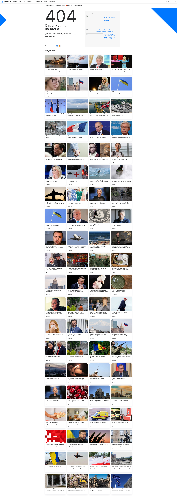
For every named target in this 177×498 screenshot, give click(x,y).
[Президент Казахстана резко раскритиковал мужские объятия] (121, 131)
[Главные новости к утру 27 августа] (55, 131)
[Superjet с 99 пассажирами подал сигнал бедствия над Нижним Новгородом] (77, 241)
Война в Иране (61, 5)
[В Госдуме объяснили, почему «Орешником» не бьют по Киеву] (77, 373)
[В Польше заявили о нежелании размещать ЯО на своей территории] (99, 462)
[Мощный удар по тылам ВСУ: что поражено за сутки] (77, 263)
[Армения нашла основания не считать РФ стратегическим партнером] (99, 131)
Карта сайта (173, 497)
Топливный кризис (77, 5)
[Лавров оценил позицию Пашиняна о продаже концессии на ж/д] (121, 373)
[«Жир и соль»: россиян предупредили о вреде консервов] (121, 285)
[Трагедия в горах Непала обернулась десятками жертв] (77, 307)
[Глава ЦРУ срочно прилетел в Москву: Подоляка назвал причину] (77, 329)
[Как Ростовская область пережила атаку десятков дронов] (121, 175)
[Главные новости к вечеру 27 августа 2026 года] (99, 263)
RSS (117, 497)
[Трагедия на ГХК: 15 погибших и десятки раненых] (77, 175)
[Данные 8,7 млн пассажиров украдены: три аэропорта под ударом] (121, 396)
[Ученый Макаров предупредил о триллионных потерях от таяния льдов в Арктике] (99, 175)
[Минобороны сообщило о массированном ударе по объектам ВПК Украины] (77, 109)
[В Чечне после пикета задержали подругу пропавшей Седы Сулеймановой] (55, 87)
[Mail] (2, 1)
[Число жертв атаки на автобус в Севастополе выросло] (77, 65)
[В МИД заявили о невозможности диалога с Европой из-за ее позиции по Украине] (99, 396)
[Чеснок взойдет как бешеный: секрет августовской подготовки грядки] (99, 285)
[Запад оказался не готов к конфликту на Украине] (99, 484)
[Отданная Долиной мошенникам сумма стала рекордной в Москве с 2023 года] (99, 87)
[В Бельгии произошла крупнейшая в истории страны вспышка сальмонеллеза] (55, 418)
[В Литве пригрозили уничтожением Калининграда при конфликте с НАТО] (55, 65)
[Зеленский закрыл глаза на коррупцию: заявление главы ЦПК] (77, 440)
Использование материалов (156, 497)
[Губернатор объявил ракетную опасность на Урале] (121, 440)
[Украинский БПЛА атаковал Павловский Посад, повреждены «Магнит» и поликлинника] (55, 484)
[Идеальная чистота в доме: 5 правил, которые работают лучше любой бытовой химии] (77, 418)
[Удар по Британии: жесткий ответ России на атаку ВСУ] (77, 87)
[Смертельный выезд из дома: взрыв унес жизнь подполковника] (99, 418)
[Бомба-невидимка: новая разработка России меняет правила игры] (99, 373)
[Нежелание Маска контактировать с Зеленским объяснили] (55, 153)
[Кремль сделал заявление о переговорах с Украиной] (99, 65)
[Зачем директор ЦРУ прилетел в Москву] (99, 219)
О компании (6, 497)
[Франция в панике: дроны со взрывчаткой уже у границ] (77, 131)
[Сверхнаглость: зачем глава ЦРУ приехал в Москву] (55, 109)
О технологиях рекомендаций (130, 497)
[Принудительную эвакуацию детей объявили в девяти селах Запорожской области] (55, 462)
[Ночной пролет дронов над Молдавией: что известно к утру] (99, 351)
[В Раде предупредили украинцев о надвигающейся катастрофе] (121, 87)
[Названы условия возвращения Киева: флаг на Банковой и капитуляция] (55, 219)
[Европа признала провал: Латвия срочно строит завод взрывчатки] (99, 109)
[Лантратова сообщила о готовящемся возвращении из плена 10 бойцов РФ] (55, 396)
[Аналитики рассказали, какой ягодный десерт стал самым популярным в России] (77, 396)
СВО (68, 5)
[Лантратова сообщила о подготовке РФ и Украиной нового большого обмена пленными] (99, 197)
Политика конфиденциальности (143, 497)
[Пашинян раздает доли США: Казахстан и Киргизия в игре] (99, 329)
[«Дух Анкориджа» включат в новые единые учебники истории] (55, 351)
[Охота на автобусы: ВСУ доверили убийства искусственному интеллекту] (121, 219)
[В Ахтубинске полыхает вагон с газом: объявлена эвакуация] (121, 418)
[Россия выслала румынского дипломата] (55, 285)
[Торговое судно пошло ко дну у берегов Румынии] (99, 241)
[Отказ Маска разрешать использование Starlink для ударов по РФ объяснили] (77, 285)
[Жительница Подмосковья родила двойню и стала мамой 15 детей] (121, 263)
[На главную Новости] (7, 1)
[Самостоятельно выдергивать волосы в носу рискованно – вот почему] (55, 329)
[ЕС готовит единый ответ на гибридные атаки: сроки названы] (121, 484)
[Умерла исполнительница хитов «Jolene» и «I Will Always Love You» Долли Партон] (121, 65)
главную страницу (59, 39)
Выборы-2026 (50, 5)
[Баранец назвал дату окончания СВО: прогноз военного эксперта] (55, 197)
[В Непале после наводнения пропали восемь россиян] (77, 351)
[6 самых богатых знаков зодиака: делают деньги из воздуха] (121, 153)
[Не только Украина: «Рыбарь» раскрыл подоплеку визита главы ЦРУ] (121, 241)
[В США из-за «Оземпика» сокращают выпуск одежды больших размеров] (77, 197)
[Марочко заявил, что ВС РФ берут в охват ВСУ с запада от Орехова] (121, 351)
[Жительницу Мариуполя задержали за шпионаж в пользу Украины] (77, 484)
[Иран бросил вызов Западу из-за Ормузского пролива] (99, 440)
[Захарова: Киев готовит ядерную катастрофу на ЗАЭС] (55, 175)
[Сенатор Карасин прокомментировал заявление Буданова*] (55, 241)
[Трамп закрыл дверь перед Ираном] (121, 307)
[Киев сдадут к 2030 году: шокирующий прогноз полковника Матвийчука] (55, 373)
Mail (2, 497)
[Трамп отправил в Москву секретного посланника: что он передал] (77, 219)
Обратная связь (166, 497)
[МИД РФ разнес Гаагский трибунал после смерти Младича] (121, 329)
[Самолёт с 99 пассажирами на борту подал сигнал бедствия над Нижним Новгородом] (77, 462)
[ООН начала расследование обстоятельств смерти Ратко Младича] (55, 307)
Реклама (11, 497)
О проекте (121, 497)
